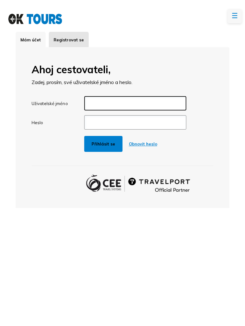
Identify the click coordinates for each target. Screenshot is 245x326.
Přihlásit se (103, 143)
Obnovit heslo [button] (143, 143)
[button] (234, 16)
